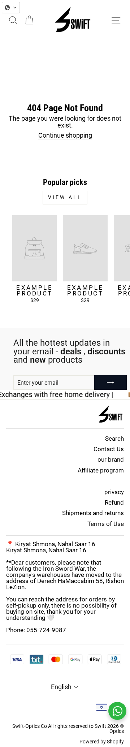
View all (65, 197)
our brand (111, 459)
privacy (114, 492)
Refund (114, 502)
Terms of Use (105, 523)
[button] (11, 7)
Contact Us (109, 449)
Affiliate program (101, 470)
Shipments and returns (93, 513)
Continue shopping (65, 135)
